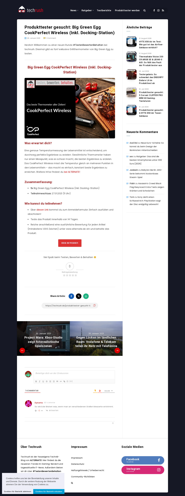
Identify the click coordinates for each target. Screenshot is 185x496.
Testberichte (104, 10)
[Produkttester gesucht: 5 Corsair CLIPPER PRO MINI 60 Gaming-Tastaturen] (131, 92)
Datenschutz (77, 464)
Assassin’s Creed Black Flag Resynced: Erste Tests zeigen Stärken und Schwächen (147, 187)
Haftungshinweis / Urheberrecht (87, 470)
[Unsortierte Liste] (54, 381)
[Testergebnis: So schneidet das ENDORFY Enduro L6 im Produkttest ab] (131, 74)
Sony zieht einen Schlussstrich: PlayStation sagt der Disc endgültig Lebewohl (145, 201)
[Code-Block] (61, 381)
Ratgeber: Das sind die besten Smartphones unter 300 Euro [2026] (146, 160)
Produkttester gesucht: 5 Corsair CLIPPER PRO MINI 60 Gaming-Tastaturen (151, 96)
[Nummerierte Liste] (50, 381)
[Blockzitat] (57, 381)
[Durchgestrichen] (46, 381)
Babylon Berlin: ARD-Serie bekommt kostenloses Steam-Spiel (146, 174)
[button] (49, 484)
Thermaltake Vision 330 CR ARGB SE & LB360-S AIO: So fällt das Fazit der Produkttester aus (151, 61)
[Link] (64, 381)
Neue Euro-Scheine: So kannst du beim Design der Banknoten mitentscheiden (147, 146)
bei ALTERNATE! (72, 171)
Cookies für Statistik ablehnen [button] (17, 491)
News (73, 10)
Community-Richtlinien (83, 476)
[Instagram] (158, 10)
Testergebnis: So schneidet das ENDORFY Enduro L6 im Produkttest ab (151, 78)
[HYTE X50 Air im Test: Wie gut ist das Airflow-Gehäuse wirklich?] (131, 42)
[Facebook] (154, 10)
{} (67, 381)
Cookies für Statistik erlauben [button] (48, 491)
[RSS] (163, 10)
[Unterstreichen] (43, 381)
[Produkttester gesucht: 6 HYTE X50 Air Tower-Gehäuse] (131, 110)
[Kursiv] (39, 381)
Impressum (77, 457)
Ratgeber (87, 10)
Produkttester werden (127, 10)
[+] (71, 381)
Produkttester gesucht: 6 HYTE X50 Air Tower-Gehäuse (151, 113)
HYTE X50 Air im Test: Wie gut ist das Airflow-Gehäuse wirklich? (151, 44)
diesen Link (42, 209)
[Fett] (36, 381)
